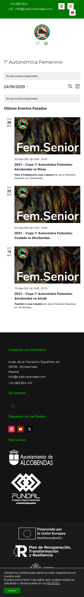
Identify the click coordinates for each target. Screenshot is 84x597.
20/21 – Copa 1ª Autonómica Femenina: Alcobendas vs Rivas (43, 166)
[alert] (42, 99)
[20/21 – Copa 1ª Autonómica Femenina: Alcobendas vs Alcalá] (47, 265)
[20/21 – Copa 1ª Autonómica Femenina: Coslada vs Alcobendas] (47, 204)
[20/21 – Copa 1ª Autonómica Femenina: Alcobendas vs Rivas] (47, 135)
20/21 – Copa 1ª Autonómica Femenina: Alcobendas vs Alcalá (43, 296)
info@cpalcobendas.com (27, 377)
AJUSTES (53, 583)
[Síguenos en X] (61, 6)
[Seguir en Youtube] (72, 12)
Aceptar (12, 590)
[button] (37, 43)
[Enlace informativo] (42, 32)
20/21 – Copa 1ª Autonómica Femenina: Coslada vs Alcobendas (43, 235)
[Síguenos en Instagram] (70, 6)
